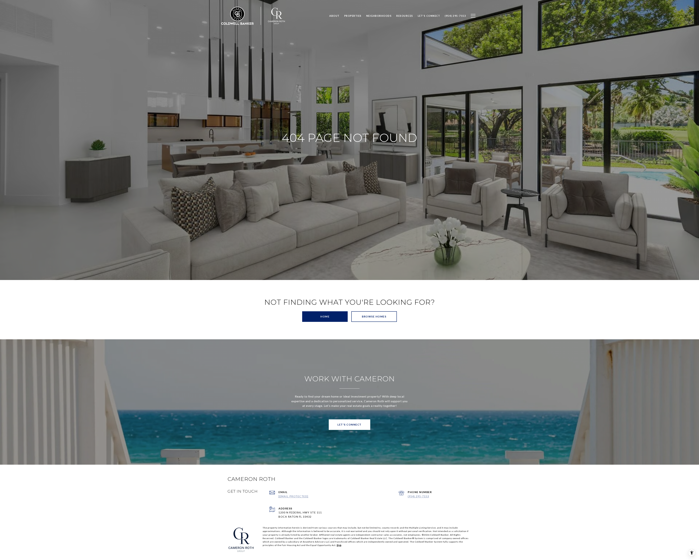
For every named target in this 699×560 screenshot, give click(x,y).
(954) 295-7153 (418, 496)
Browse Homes (374, 316)
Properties (353, 15)
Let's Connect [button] (349, 424)
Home (324, 316)
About (334, 15)
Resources (404, 15)
